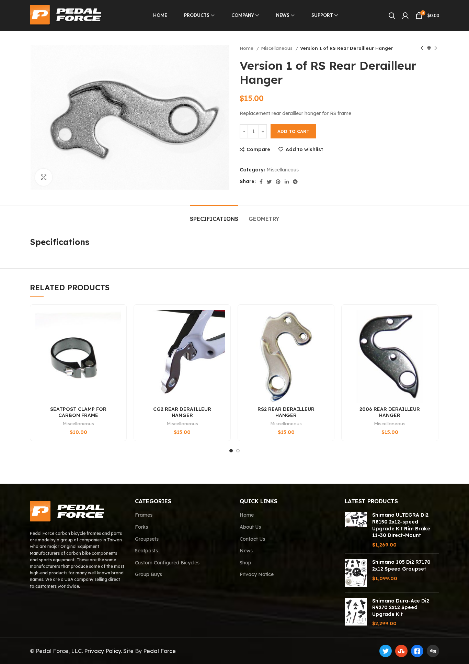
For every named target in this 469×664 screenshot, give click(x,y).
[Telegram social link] (295, 181)
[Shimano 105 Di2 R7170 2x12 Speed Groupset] (356, 573)
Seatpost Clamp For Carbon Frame (78, 412)
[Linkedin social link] (287, 181)
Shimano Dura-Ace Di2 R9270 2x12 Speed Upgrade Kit (400, 607)
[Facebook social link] (261, 181)
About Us (250, 527)
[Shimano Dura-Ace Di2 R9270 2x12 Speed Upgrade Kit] (356, 612)
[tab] (214, 215)
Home (247, 48)
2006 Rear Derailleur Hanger (389, 412)
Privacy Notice (257, 574)
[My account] (405, 15)
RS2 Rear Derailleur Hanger (286, 412)
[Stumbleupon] (401, 651)
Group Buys (148, 574)
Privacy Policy (102, 651)
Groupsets (147, 539)
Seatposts (146, 551)
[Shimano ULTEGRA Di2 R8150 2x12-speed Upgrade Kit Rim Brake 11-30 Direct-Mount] (356, 530)
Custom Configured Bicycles (167, 563)
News (246, 551)
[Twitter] (385, 651)
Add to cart (293, 131)
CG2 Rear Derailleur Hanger (182, 412)
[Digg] (433, 651)
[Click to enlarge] (43, 177)
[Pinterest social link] (278, 181)
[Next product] (435, 48)
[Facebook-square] (417, 651)
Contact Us (252, 539)
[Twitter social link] (269, 181)
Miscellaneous (277, 48)
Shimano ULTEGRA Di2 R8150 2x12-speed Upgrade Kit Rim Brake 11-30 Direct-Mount (401, 525)
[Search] (392, 15)
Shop (245, 563)
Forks (141, 527)
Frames (143, 515)
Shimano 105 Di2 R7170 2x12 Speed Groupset (401, 565)
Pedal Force (159, 651)
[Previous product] (422, 48)
